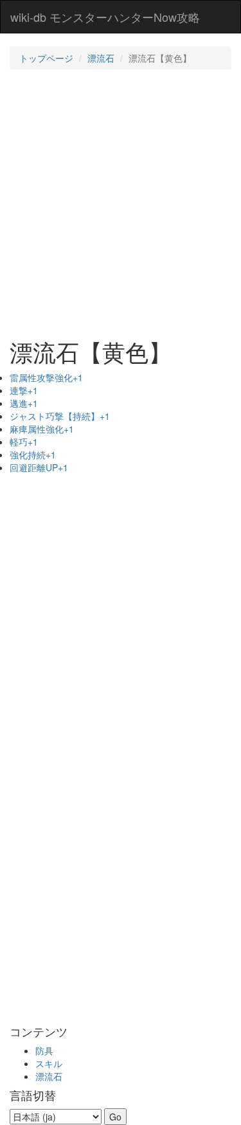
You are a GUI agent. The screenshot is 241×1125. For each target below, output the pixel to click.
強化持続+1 (33, 454)
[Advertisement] (120, 202)
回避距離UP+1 (39, 467)
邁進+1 (24, 403)
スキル (48, 1063)
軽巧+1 (24, 441)
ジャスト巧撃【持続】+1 (60, 416)
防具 (44, 1050)
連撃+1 (24, 390)
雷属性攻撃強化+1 (46, 377)
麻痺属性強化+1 (42, 428)
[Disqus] (120, 843)
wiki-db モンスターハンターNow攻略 (105, 16)
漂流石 (100, 57)
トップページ (46, 57)
